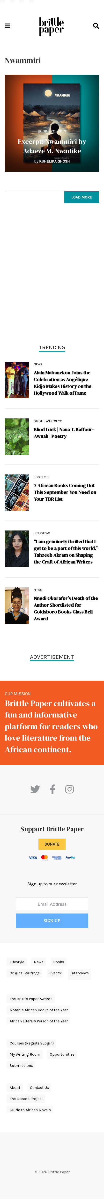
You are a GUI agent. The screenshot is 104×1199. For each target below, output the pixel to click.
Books (58, 962)
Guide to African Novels (30, 1110)
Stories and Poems (48, 421)
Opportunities (62, 1054)
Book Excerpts (52, 131)
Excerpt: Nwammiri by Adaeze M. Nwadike (52, 146)
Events (55, 973)
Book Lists (42, 477)
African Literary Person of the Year (39, 1021)
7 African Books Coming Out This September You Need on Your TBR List (65, 492)
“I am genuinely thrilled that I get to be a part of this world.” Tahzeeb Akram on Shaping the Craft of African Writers (66, 551)
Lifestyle (17, 962)
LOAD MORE (81, 197)
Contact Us (39, 1087)
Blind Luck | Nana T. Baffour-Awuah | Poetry (64, 433)
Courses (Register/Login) (32, 1043)
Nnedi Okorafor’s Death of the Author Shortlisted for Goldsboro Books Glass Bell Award (66, 608)
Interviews (42, 533)
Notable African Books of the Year (39, 1010)
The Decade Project (26, 1098)
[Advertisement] (52, 275)
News (38, 364)
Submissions (21, 1065)
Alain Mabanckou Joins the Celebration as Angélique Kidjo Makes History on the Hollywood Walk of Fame (62, 382)
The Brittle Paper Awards (31, 998)
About (15, 1087)
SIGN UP (52, 921)
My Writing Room (25, 1054)
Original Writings (25, 973)
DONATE (52, 844)
